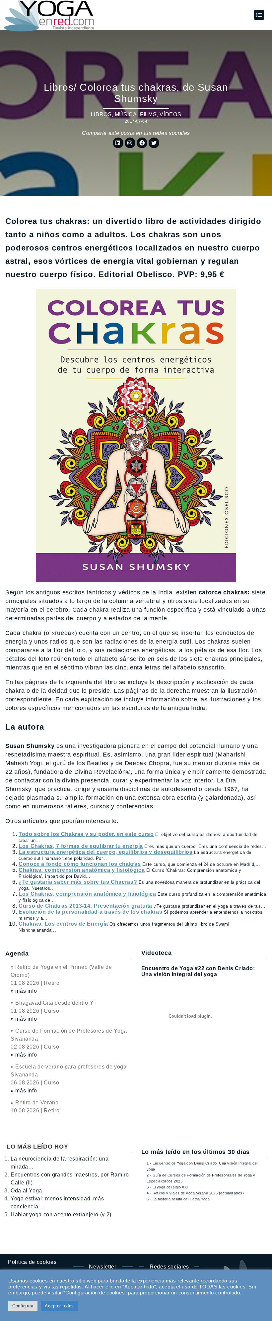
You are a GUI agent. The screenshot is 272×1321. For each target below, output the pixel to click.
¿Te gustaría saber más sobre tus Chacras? (78, 882)
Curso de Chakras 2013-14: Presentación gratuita (85, 906)
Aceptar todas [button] (59, 1305)
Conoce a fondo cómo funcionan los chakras (80, 864)
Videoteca (156, 953)
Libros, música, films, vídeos (136, 114)
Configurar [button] (23, 1305)
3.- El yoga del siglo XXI (167, 1187)
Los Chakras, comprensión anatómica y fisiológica (87, 894)
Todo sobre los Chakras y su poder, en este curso (86, 834)
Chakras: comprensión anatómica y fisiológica (82, 870)
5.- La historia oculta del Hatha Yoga (178, 1199)
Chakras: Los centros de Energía (63, 924)
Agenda (17, 953)
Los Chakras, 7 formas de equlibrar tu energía (81, 846)
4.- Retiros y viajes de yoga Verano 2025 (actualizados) (195, 1193)
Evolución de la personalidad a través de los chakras (90, 912)
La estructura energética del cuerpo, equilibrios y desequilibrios (106, 852)
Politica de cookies (32, 1262)
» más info (24, 991)
